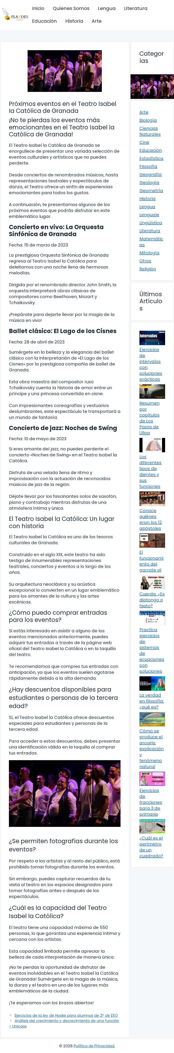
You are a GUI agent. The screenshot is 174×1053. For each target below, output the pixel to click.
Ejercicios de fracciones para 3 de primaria (150, 802)
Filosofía (148, 166)
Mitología (149, 253)
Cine (144, 142)
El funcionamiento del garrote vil (151, 561)
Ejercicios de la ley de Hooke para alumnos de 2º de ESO (66, 1015)
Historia (74, 21)
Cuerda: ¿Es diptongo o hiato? (152, 600)
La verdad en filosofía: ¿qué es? (151, 701)
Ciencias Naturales (150, 131)
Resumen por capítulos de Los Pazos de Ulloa (149, 418)
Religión (147, 269)
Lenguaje (149, 215)
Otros (145, 261)
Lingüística (150, 223)
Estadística (151, 158)
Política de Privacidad (94, 1046)
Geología (149, 182)
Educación (44, 21)
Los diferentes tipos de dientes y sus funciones (150, 471)
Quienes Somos (71, 8)
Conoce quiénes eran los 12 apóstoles (150, 519)
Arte (97, 21)
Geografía (150, 174)
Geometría (151, 191)
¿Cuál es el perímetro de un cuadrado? (151, 847)
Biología (148, 120)
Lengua (107, 8)
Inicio (38, 8)
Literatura (135, 8)
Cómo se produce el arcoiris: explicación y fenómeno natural (151, 748)
